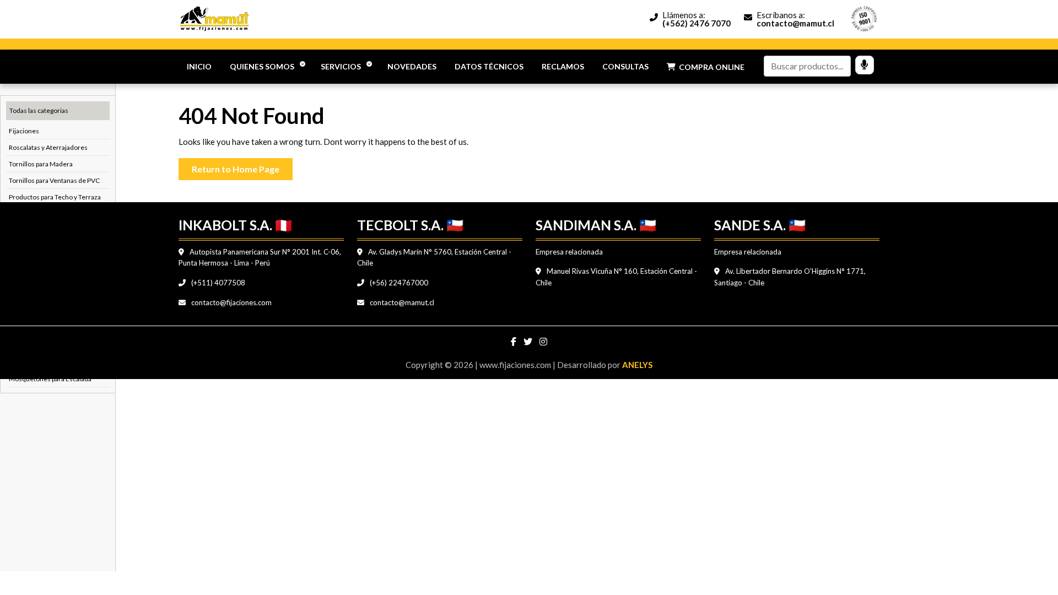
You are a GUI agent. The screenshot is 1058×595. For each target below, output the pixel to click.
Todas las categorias (38, 110)
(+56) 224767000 (398, 282)
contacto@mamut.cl (401, 302)
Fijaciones (24, 131)
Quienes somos (262, 66)
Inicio (199, 66)
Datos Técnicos (489, 66)
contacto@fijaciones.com (231, 302)
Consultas (625, 66)
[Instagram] (543, 342)
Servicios (341, 66)
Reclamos (563, 66)
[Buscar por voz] (864, 65)
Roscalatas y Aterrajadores (48, 147)
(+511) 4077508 (217, 282)
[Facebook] (514, 342)
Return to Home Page (242, 166)
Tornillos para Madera (41, 164)
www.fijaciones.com (516, 365)
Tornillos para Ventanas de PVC (54, 180)
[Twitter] (529, 342)
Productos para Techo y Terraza (55, 197)
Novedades (411, 66)
